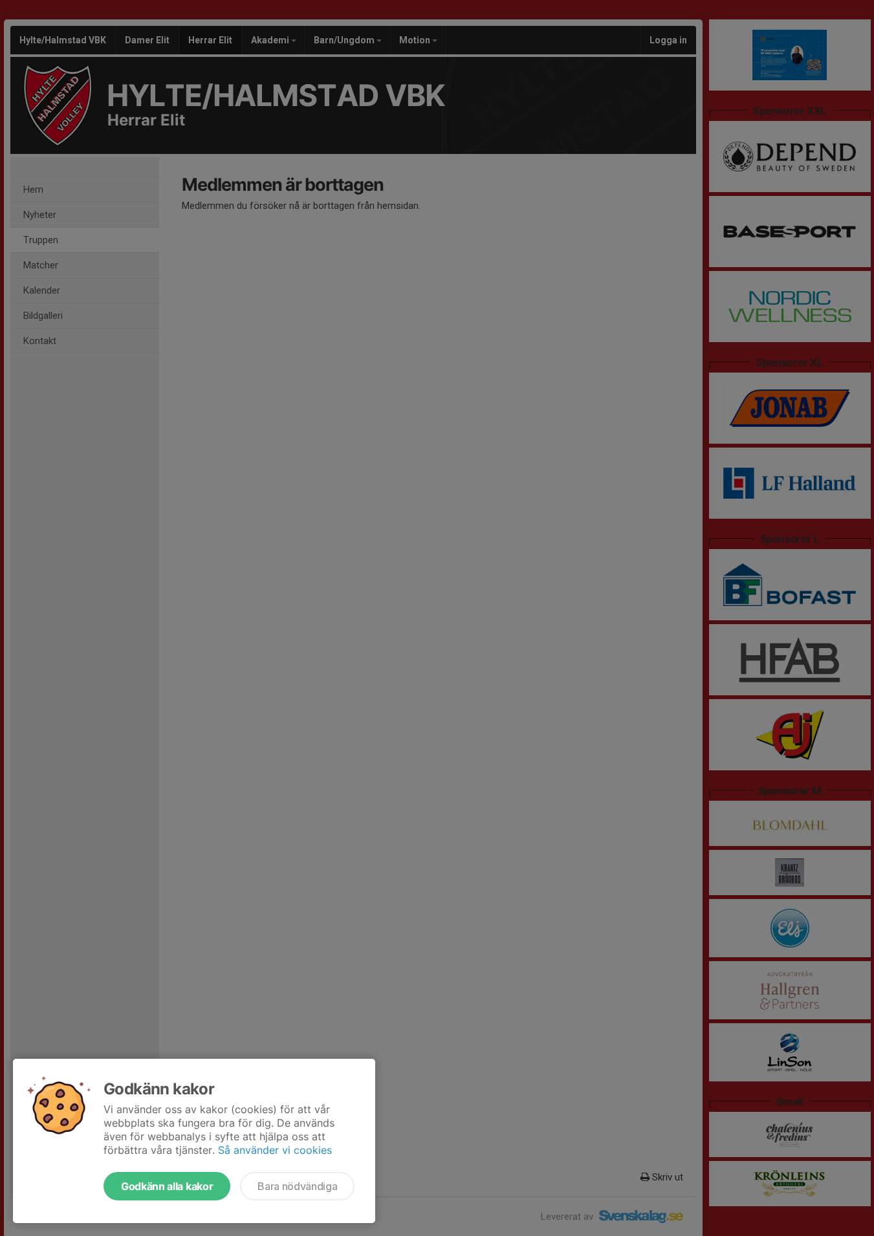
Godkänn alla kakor (167, 1186)
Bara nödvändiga (297, 1186)
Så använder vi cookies (275, 1150)
